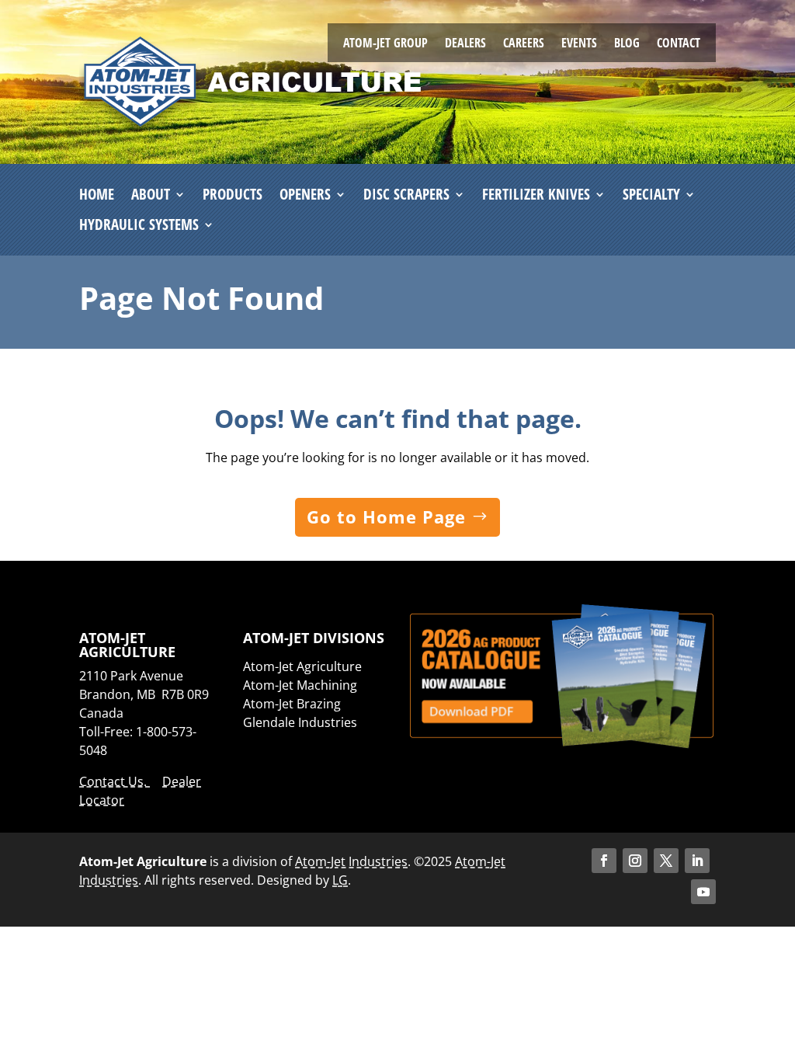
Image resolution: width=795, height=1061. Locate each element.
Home (96, 195)
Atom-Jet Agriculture (302, 666)
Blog (627, 44)
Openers (305, 195)
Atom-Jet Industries (351, 861)
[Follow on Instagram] (635, 860)
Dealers (465, 44)
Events (579, 44)
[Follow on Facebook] (604, 860)
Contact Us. (114, 781)
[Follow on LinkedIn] (697, 860)
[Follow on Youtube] (703, 891)
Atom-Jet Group (385, 44)
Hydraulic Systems (139, 225)
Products (232, 195)
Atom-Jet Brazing (292, 703)
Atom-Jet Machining (300, 685)
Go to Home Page (386, 516)
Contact (678, 44)
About (150, 195)
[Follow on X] (666, 860)
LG (340, 880)
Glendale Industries (300, 722)
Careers (523, 44)
